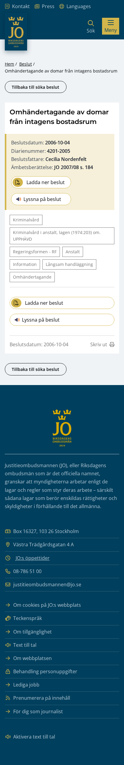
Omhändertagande (32, 277)
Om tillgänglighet (32, 631)
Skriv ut (98, 344)
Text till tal (24, 645)
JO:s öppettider (33, 558)
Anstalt (73, 251)
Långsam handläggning (69, 264)
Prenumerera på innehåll (41, 698)
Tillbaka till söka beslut (35, 87)
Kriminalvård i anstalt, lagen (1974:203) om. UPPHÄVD (57, 236)
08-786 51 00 (27, 571)
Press (48, 6)
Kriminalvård (26, 220)
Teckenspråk (27, 618)
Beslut (25, 64)
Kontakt (21, 6)
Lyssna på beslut (42, 199)
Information (25, 264)
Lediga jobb (26, 684)
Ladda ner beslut (45, 182)
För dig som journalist (38, 711)
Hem (9, 64)
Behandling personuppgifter (45, 671)
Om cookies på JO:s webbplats (47, 605)
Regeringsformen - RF (35, 251)
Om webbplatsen (32, 658)
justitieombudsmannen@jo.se (47, 584)
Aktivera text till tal (34, 736)
